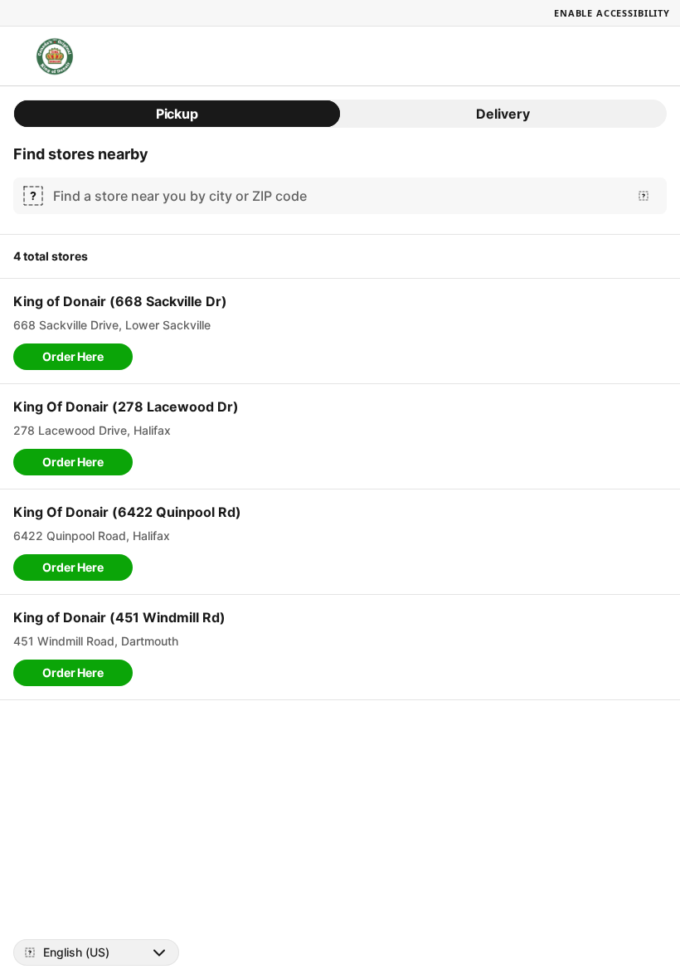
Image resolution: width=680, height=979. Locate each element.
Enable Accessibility (612, 13)
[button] (73, 356)
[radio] (177, 113)
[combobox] (336, 196)
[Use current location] (643, 196)
